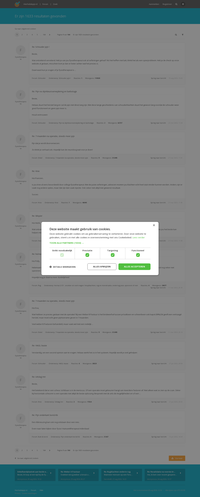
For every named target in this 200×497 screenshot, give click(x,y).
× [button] (154, 225)
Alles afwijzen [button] (102, 266)
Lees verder (138, 237)
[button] (100, 242)
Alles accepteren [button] (134, 266)
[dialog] (100, 248)
